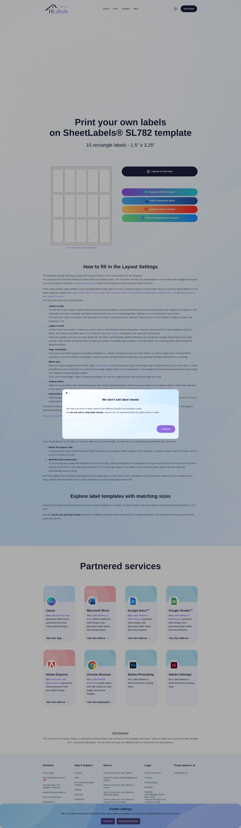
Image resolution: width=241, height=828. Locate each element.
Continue (165, 429)
